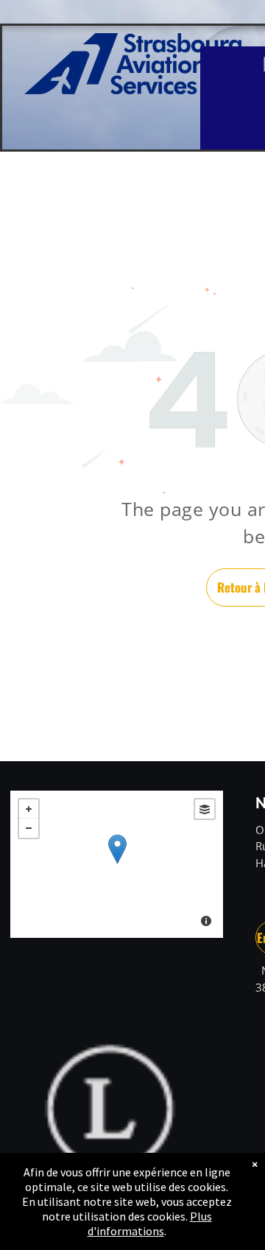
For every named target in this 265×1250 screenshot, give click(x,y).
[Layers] (204, 809)
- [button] (28, 828)
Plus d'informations (150, 1223)
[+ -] (116, 864)
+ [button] (28, 809)
